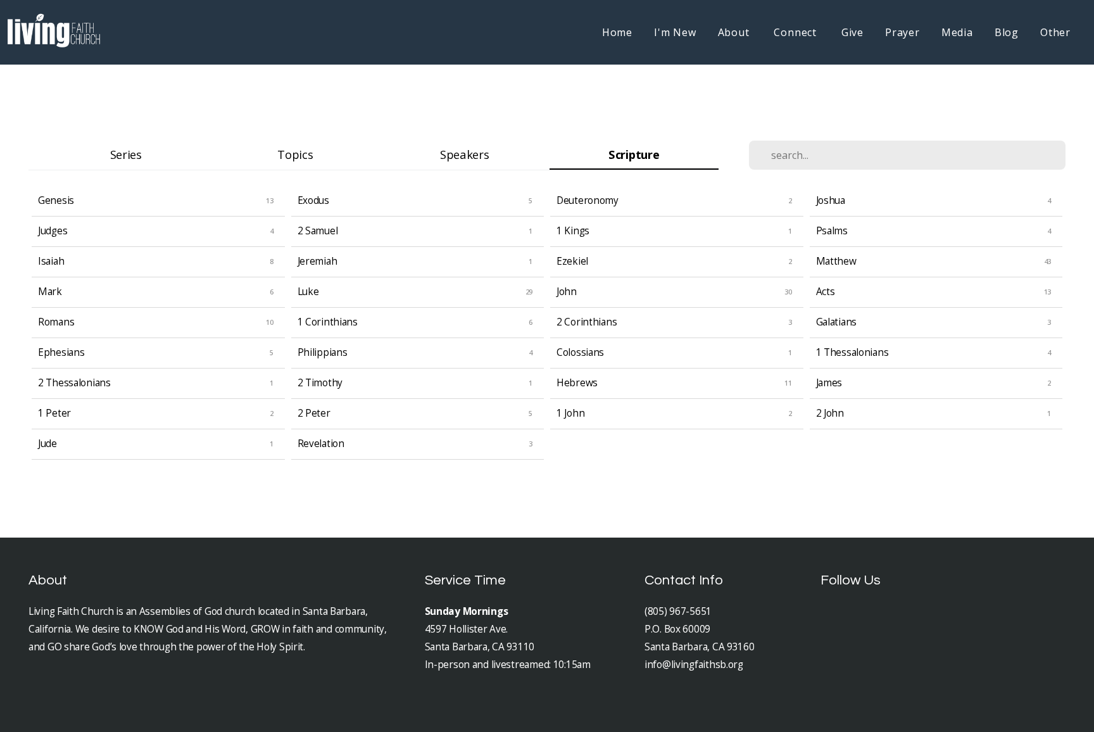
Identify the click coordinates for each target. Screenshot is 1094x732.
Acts (825, 291)
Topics (295, 154)
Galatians (836, 322)
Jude (47, 443)
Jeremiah (317, 261)
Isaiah (51, 261)
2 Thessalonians (74, 382)
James (829, 382)
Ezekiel (572, 261)
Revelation (321, 443)
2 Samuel (318, 230)
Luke (308, 291)
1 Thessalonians (852, 352)
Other (1055, 32)
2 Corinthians (586, 322)
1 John (570, 413)
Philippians (323, 352)
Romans (56, 322)
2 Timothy (320, 382)
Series (126, 154)
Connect (796, 32)
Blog (1007, 32)
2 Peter (314, 413)
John (566, 291)
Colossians (580, 352)
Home (617, 32)
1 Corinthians (328, 322)
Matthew (836, 261)
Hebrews (577, 382)
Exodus (313, 200)
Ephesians (61, 352)
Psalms (832, 230)
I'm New (675, 32)
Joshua (830, 200)
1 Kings (572, 230)
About (735, 32)
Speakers (464, 154)
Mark (50, 291)
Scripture (633, 154)
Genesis (56, 200)
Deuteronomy (587, 200)
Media (957, 32)
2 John (830, 413)
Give (852, 32)
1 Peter (54, 413)
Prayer (902, 32)
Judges (52, 230)
